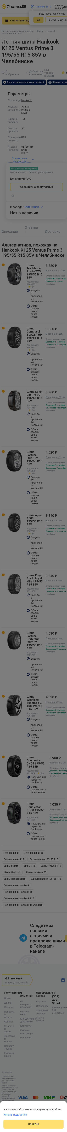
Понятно (33, 1124)
